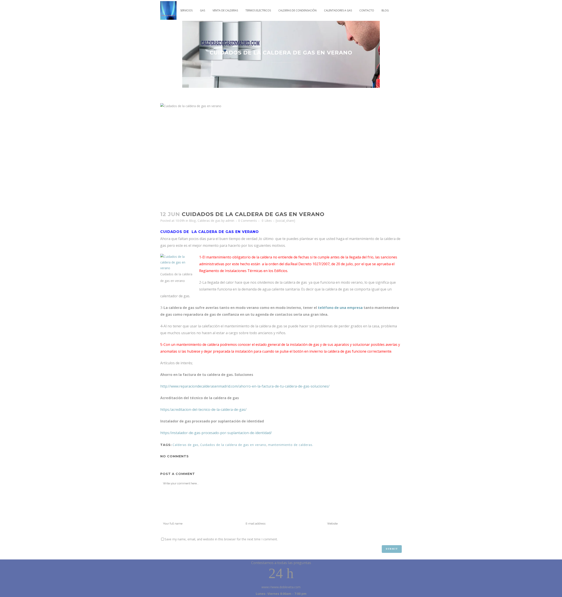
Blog (192, 220)
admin (229, 220)
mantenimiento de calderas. (290, 445)
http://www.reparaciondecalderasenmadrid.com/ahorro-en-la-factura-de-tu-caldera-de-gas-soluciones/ (245, 386)
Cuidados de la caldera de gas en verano (233, 445)
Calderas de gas (209, 220)
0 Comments (247, 220)
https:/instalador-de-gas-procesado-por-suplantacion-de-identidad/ (216, 432)
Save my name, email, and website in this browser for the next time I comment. (221, 539)
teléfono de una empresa (340, 307)
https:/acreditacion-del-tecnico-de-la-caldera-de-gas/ (203, 409)
